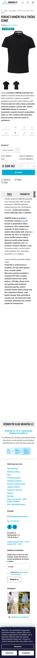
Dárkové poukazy (13, 472)
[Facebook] (9, 527)
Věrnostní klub (12, 469)
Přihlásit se (14, 579)
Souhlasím (26, 653)
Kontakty (10, 496)
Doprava (10, 493)
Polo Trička (24, 308)
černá (21, 322)
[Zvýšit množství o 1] (33, 166)
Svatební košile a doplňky (23, 627)
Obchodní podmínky (14, 481)
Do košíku (18, 172)
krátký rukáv (25, 318)
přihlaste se (19, 353)
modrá (28, 322)
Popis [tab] (9, 194)
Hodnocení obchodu (14, 490)
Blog (8, 475)
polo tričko (24, 333)
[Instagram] (14, 527)
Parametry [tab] (25, 194)
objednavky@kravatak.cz (19, 516)
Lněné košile (8, 627)
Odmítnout (9, 653)
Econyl (23, 221)
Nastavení (17, 646)
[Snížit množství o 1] (23, 166)
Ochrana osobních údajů (16, 484)
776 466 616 (14, 521)
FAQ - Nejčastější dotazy (16, 504)
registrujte (5, 356)
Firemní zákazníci (13, 478)
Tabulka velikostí (13, 487)
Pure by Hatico (12, 25)
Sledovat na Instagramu (20, 617)
